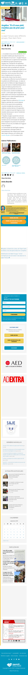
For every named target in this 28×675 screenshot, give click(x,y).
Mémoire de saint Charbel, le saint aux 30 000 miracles (16, 490)
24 (4, 537)
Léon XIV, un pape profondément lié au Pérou (8, 552)
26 (10, 537)
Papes (7, 8)
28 (17, 537)
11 (7, 532)
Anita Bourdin (20, 42)
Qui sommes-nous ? (6, 653)
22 (20, 534)
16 (23, 532)
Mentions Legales (5, 655)
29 (20, 537)
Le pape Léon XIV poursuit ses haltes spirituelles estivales (8, 574)
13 (14, 532)
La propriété (15, 653)
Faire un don (14, 218)
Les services (23, 653)
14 (17, 532)
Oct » (7, 540)
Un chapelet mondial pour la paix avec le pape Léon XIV (16, 483)
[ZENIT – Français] (8, 3)
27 (14, 537)
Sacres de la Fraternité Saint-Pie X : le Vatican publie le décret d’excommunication (17, 476)
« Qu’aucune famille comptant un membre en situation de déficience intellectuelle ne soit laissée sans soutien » (14, 455)
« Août (4, 540)
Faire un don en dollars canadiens (14, 222)
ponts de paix (6, 135)
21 (17, 534)
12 (10, 532)
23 (23, 534)
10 (4, 532)
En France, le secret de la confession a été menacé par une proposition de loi (16, 498)
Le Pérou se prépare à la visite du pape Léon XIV (13, 458)
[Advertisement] (14, 237)
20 (14, 534)
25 (7, 537)
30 (23, 537)
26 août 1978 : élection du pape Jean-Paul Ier (13, 445)
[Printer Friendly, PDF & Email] (23, 52)
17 (4, 534)
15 (20, 532)
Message (21, 100)
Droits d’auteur (14, 655)
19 (10, 534)
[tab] (8, 621)
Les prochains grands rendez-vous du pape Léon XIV (8, 563)
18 (7, 534)
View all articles (5, 190)
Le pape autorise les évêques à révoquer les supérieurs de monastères (15, 506)
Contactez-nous (23, 655)
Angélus (3, 8)
